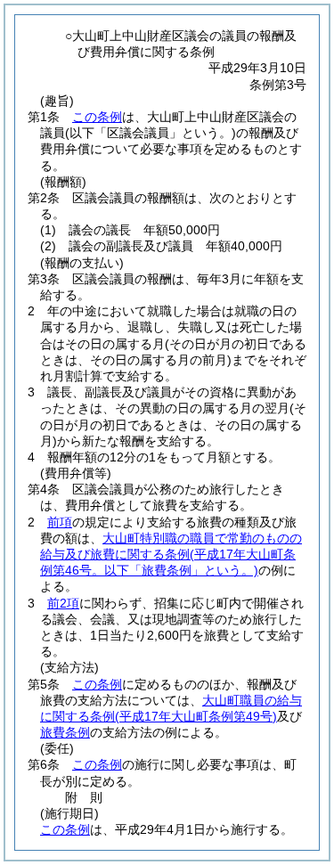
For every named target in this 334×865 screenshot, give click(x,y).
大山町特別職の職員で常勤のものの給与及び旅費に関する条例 (171, 554)
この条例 (97, 117)
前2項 (63, 603)
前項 (59, 522)
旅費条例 (65, 732)
